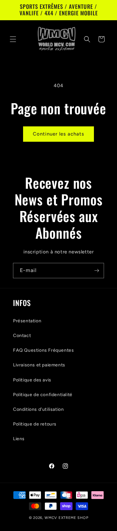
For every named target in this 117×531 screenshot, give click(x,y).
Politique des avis (32, 380)
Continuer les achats (58, 134)
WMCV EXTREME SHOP (66, 518)
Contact (22, 335)
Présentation (27, 321)
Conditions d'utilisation (38, 409)
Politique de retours (35, 424)
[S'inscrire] (96, 270)
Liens (19, 439)
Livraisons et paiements (39, 365)
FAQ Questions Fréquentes (43, 350)
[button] (13, 39)
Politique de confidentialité (42, 394)
